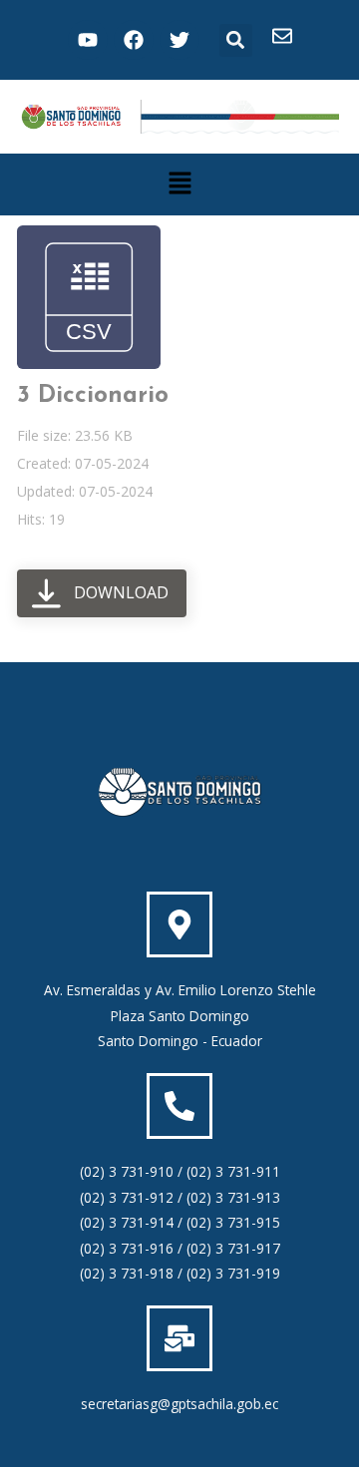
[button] (235, 40)
